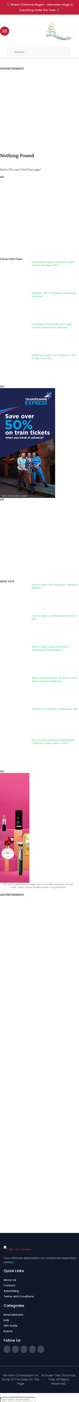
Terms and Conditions (19, 1296)
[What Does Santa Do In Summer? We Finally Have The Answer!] (14, 368)
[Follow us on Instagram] (24, 1349)
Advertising (11, 1291)
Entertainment (14, 1315)
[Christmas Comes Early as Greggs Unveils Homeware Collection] (14, 337)
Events (8, 1331)
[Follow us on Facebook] (15, 1349)
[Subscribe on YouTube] (40, 1349)
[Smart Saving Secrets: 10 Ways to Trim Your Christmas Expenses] (14, 690)
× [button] (0, 1395)
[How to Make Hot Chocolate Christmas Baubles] (14, 597)
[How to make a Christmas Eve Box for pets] (14, 628)
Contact (9, 1285)
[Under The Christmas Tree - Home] (17, 1249)
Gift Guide (11, 1326)
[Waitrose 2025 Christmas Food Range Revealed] (14, 305)
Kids (6, 1320)
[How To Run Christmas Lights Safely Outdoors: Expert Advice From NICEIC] (14, 753)
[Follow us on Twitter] (7, 1349)
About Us (10, 1280)
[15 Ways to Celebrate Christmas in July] (14, 721)
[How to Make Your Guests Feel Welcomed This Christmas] (14, 659)
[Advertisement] (39, 109)
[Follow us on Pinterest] (32, 1349)
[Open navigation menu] (4, 31)
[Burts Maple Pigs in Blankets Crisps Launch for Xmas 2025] (14, 275)
